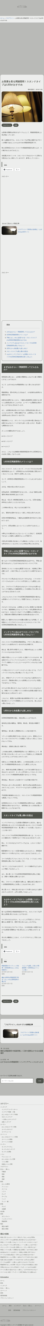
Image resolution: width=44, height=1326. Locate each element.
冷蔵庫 (4, 1209)
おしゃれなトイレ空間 (8, 1159)
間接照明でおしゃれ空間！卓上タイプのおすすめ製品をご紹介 (19, 1265)
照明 (16, 125)
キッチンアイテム (7, 1147)
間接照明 (4, 1221)
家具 (1, 1181)
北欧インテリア (6, 1122)
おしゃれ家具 (6, 1184)
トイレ (2, 1154)
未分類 (2, 1211)
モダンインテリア (7, 1117)
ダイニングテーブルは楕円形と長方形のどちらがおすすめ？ (18, 1240)
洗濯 (3, 1179)
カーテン (3, 1124)
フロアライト (10, 18)
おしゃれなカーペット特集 (10, 1137)
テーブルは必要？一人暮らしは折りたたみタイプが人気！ (17, 1262)
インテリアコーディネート (10, 1109)
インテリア (3, 1107)
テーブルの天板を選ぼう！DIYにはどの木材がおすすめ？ (17, 1255)
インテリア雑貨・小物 (8, 1112)
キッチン (3, 1144)
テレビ (4, 1206)
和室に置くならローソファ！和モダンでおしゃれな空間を (17, 1237)
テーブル (4, 1196)
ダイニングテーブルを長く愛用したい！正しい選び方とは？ (18, 1247)
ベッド (4, 1199)
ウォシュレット (6, 1157)
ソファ (4, 1191)
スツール (4, 1189)
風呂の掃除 (5, 1229)
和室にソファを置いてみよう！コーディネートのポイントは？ (19, 1242)
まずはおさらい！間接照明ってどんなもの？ (21, 332)
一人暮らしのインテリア (9, 1119)
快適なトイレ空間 (7, 1164)
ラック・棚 (5, 1201)
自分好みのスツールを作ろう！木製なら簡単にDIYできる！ (18, 1252)
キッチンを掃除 (6, 1152)
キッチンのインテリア (8, 1149)
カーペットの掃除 (7, 1139)
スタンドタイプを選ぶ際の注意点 (17, 351)
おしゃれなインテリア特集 (10, 1114)
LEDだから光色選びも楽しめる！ (17, 348)
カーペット (3, 1134)
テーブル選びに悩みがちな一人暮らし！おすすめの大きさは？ (19, 1270)
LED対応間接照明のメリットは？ (17, 334)
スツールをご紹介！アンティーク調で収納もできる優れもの (18, 1272)
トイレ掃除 (5, 1162)
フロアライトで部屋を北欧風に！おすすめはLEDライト (29, 1033)
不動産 (4, 1172)
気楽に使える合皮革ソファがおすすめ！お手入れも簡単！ (17, 1260)
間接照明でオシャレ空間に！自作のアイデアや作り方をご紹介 (19, 1257)
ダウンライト (6, 1216)
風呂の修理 (5, 1226)
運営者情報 (3, 1295)
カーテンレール (6, 1132)
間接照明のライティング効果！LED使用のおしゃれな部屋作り (10, 968)
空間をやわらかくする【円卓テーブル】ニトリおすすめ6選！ (18, 1267)
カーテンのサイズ (7, 1129)
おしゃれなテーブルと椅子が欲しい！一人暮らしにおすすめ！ (19, 1245)
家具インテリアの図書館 (15, 1325)
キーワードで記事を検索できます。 (11, 1075)
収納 (3, 1174)
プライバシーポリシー (7, 1298)
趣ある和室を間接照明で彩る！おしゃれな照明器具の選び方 (10, 979)
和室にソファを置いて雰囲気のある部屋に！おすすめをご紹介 (19, 1250)
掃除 (3, 1177)
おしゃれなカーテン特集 (9, 1127)
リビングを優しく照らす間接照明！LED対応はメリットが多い (30, 968)
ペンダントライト (7, 1219)
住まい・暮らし (5, 1169)
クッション (5, 1186)
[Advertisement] (22, 49)
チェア (4, 1194)
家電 (1, 1204)
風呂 (1, 1224)
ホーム (2, 18)
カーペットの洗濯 (7, 1142)
